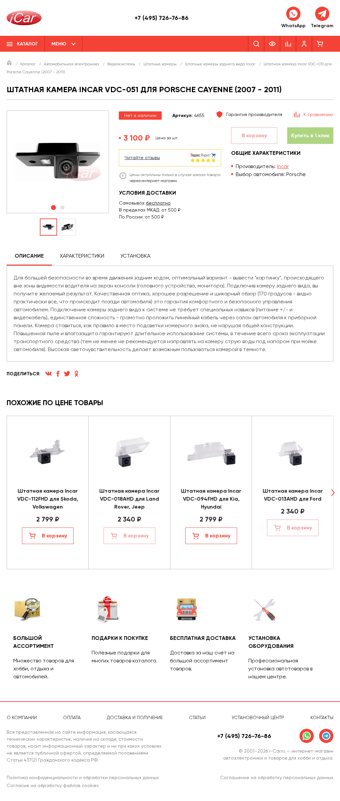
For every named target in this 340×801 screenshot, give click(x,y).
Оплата (72, 717)
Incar (283, 166)
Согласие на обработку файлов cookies (53, 785)
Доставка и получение (135, 717)
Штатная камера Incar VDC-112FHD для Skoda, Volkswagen (47, 499)
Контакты (321, 717)
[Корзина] (320, 44)
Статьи (197, 717)
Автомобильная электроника (72, 64)
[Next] (333, 492)
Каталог (28, 64)
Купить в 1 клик (310, 135)
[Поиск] (256, 44)
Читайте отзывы (142, 157)
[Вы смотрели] (272, 44)
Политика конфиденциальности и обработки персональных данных (83, 777)
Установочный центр (258, 717)
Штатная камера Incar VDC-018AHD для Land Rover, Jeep (129, 499)
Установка (135, 256)
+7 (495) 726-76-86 (161, 18)
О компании (22, 717)
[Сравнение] (288, 44)
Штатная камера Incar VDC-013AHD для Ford (293, 495)
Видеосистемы (121, 64)
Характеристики (82, 256)
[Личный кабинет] (304, 44)
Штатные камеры (160, 64)
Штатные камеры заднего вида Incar (220, 64)
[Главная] (10, 64)
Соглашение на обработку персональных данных (276, 777)
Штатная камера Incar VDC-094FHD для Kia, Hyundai (211, 499)
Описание (29, 256)
